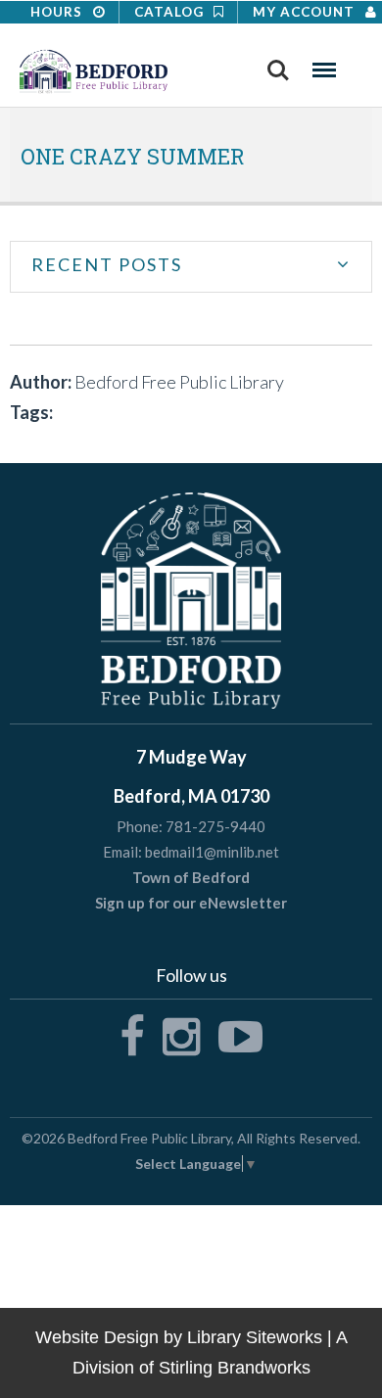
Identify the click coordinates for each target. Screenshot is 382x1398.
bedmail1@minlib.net (212, 852)
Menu (324, 63)
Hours (58, 12)
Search (278, 63)
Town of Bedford (191, 877)
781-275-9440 (215, 826)
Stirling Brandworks (234, 1367)
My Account (305, 12)
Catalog (171, 12)
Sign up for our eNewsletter (191, 902)
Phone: (140, 826)
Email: (122, 852)
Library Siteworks (254, 1337)
